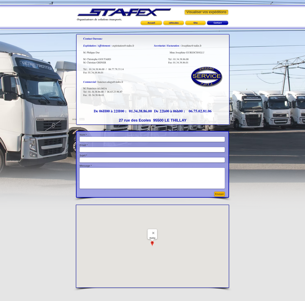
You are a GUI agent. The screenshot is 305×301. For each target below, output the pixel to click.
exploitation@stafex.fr (123, 45)
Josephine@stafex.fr (191, 45)
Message (85, 165)
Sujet (82, 155)
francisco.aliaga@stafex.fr (110, 81)
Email (83, 145)
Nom (82, 134)
